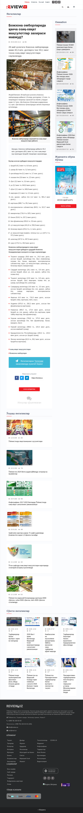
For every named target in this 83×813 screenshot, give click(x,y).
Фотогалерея (41, 758)
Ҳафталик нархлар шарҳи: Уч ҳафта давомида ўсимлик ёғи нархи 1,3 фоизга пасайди (26, 534)
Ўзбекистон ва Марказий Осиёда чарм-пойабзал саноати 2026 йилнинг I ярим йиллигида (32, 682)
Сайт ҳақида (11, 772)
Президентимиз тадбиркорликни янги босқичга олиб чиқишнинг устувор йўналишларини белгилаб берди (68, 684)
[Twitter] (59, 2)
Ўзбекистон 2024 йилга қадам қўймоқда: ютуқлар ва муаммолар (28, 473)
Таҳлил (9, 740)
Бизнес (9, 755)
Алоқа (9, 784)
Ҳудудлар (23, 746)
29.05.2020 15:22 (15, 42)
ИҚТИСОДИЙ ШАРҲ (65, 200)
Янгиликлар (23, 749)
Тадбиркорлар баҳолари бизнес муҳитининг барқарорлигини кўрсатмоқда (68, 639)
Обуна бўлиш (66, 206)
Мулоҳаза (10, 752)
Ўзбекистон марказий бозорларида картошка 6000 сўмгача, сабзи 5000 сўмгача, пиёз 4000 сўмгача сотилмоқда (27, 600)
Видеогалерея (42, 761)
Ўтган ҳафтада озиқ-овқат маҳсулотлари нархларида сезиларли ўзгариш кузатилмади (28, 567)
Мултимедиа (41, 755)
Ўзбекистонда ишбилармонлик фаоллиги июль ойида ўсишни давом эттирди (14, 681)
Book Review (41, 752)
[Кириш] (68, 7)
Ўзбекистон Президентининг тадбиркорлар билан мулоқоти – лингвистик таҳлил (50, 682)
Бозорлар (10, 746)
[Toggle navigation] (74, 6)
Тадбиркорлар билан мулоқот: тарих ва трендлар (14, 637)
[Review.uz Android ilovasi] (50, 771)
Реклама (10, 775)
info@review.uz (13, 727)
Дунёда (22, 740)
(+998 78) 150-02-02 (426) (23, 724)
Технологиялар (42, 740)
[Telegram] (56, 2)
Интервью (10, 749)
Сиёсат (22, 755)
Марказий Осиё (25, 758)
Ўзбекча (27, 2)
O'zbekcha (34, 2)
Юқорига (42, 810)
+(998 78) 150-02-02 (14, 721)
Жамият (22, 761)
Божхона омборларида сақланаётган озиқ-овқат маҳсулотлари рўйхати (29, 140)
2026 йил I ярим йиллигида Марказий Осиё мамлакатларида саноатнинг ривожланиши (32, 641)
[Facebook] (53, 2)
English (47, 2)
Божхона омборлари (18, 353)
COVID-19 (53, 740)
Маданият (40, 743)
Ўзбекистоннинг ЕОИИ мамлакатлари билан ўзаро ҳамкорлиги (65, 47)
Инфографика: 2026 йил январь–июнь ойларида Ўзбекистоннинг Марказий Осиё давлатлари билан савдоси (66, 140)
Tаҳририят (10, 778)
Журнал (22, 743)
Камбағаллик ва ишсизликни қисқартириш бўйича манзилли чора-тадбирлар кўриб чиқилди (50, 642)
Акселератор (11, 761)
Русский (41, 2)
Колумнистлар (12, 758)
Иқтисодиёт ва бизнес (27, 752)
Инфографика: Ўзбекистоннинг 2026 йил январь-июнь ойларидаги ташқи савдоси (65, 76)
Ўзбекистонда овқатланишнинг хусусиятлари (25, 441)
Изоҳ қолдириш (29, 389)
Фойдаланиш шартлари (15, 781)
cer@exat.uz (12, 730)
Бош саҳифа (11, 769)
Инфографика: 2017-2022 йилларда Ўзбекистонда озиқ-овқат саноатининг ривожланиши (27, 503)
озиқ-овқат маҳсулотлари (20, 349)
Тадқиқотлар (41, 749)
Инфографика (42, 746)
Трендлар (10, 743)
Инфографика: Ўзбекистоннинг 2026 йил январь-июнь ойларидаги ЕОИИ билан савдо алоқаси (65, 108)
